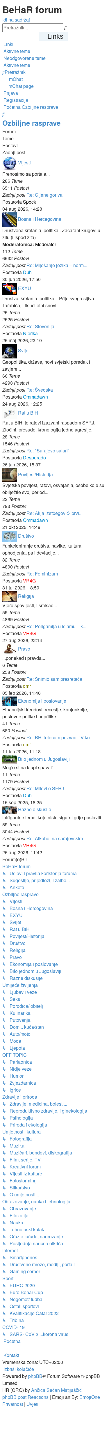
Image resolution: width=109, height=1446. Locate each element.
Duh (27, 272)
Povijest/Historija (35, 474)
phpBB (35, 1376)
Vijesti (24, 162)
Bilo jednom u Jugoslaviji (44, 759)
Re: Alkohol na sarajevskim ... (56, 838)
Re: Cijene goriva (44, 194)
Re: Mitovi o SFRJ (45, 788)
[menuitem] (16, 51)
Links (55, 36)
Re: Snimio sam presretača (54, 679)
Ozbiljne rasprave (31, 123)
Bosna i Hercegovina (39, 219)
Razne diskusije (34, 809)
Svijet (24, 350)
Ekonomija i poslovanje (42, 700)
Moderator (45, 244)
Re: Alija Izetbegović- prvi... (54, 513)
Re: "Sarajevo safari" (47, 450)
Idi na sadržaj (16, 19)
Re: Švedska (39, 389)
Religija (26, 596)
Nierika (30, 333)
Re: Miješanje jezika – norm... (56, 265)
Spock (29, 201)
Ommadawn (35, 396)
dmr (27, 686)
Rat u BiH (28, 412)
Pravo (24, 648)
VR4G (29, 580)
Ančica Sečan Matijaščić (56, 1390)
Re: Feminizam (42, 573)
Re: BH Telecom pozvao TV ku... (59, 737)
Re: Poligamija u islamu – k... (56, 626)
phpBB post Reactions (25, 1397)
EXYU (24, 288)
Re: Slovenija (40, 326)
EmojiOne (89, 1397)
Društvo (26, 535)
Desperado (34, 457)
